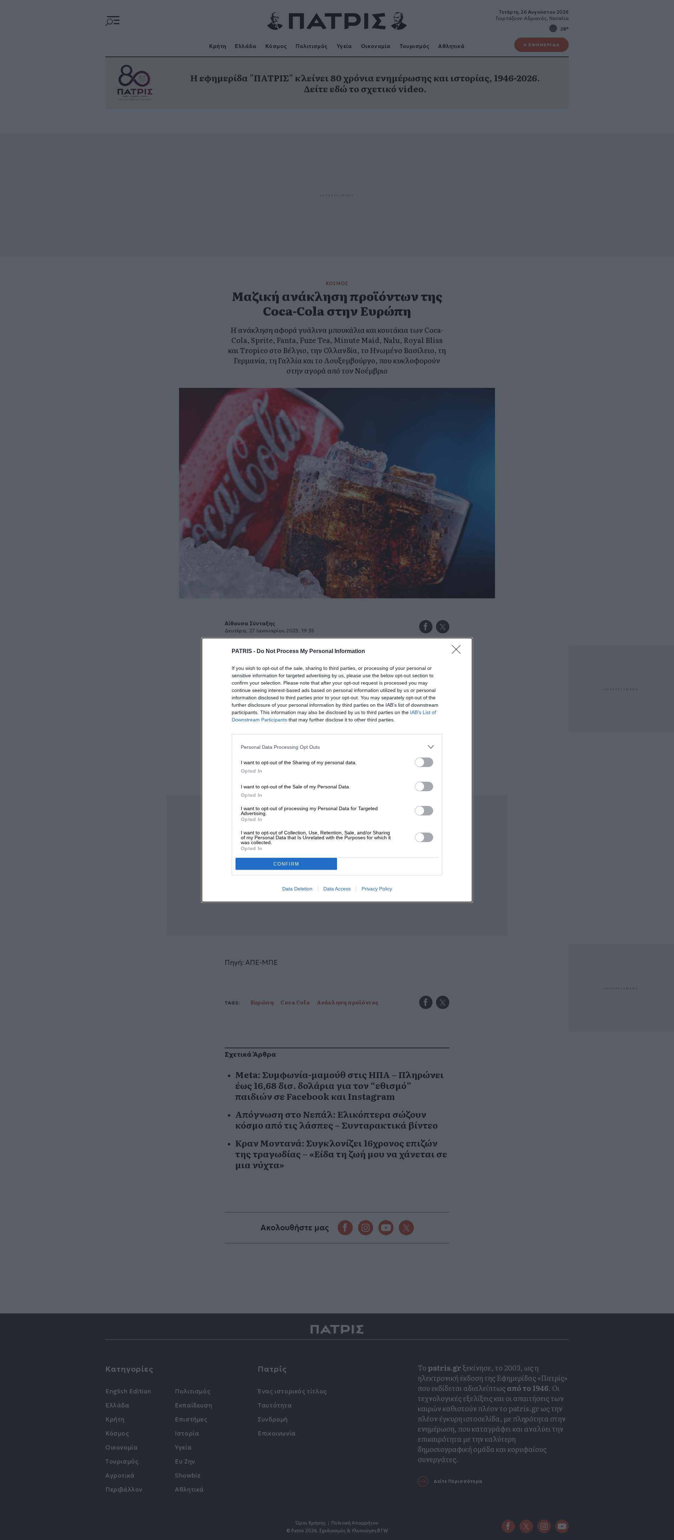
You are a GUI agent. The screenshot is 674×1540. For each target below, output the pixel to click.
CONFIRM (286, 864)
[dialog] (337, 770)
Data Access (337, 889)
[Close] (458, 651)
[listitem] (337, 747)
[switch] (424, 762)
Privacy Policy (377, 889)
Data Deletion (297, 889)
